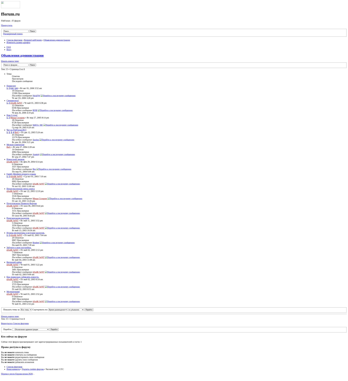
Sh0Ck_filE (38, 125)
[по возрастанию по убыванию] (80, 309)
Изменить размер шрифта (18, 42)
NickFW (36, 95)
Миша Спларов (17, 118)
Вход (9, 49)
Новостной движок (15, 159)
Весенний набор (14, 262)
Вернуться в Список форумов (15, 323)
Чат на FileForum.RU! (16, 130)
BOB (35, 110)
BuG (17, 132)
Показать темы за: (11, 309)
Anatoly (36, 154)
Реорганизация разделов (18, 218)
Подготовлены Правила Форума (22, 203)
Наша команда (13, 369)
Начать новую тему (10, 61)
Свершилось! (13, 100)
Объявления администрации (57, 40)
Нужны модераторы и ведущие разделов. (26, 233)
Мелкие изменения (15, 144)
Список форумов (14, 40)
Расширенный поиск (13, 34)
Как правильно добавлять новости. (23, 277)
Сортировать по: (40, 309)
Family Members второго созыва (21, 174)
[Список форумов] (10, 7)
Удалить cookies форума (33, 369)
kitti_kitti (14, 88)
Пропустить (6, 25)
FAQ (9, 47)
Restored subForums (33, 40)
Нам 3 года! (12, 115)
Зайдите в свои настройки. (19, 247)
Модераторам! (13, 291)
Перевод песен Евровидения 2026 (17, 374)
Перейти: (7, 329)
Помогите (11, 86)
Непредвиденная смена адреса (21, 189)
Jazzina (36, 140)
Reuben (36, 242)
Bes (34, 169)
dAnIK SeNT (16, 103)
